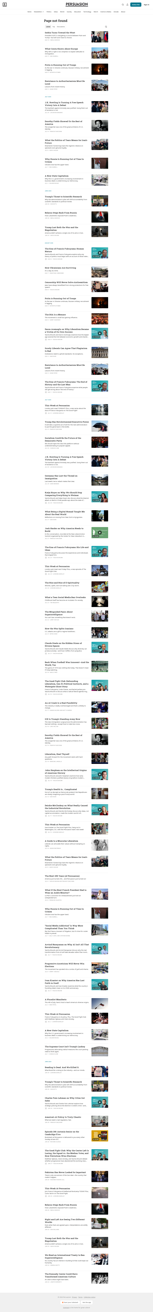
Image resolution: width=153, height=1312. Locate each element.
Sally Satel (53, 936)
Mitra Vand (53, 634)
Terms (80, 1297)
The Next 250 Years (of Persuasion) (62, 876)
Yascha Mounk (57, 259)
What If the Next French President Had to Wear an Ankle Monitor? (65, 891)
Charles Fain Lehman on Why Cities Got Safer (65, 1099)
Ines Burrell (54, 56)
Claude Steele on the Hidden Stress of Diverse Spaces (63, 644)
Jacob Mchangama (56, 112)
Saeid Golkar (53, 150)
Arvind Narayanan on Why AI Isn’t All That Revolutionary (67, 946)
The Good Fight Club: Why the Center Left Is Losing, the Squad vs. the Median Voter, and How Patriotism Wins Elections (67, 1153)
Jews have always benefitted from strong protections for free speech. (66, 286)
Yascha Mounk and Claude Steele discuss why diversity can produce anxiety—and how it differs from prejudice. (66, 650)
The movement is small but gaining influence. (61, 317)
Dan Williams (54, 1229)
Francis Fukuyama (56, 131)
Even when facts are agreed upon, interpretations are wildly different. (66, 1226)
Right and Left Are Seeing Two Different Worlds (65, 1220)
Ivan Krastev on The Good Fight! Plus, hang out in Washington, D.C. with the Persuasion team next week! (64, 828)
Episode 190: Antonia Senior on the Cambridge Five (62, 1133)
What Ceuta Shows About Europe (61, 48)
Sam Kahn (53, 356)
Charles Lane (54, 448)
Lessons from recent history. (55, 87)
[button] (29, 11)
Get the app (87, 1302)
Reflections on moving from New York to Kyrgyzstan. (64, 517)
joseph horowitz (56, 1282)
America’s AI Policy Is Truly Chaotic (63, 1117)
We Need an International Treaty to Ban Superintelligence (65, 1256)
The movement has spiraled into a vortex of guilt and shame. (66, 969)
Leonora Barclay (58, 413)
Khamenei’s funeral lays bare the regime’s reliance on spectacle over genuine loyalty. (64, 147)
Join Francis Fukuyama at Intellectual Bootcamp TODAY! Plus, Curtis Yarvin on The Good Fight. (67, 1192)
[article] (76, 37)
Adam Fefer (53, 89)
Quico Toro (53, 672)
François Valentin (55, 900)
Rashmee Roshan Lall (57, 1179)
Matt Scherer (67, 710)
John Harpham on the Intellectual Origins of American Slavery (66, 771)
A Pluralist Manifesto (55, 999)
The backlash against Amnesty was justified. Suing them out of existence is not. (66, 109)
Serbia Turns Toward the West (60, 32)
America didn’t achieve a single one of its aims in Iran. (64, 233)
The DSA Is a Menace (55, 314)
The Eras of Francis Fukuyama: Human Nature (64, 250)
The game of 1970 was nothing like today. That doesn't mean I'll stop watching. (67, 669)
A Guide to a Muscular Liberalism (61, 841)
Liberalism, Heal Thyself (57, 754)
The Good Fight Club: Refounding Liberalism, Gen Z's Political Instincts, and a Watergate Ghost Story (66, 684)
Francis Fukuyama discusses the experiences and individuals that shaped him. (66, 554)
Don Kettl (53, 204)
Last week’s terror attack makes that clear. (60, 481)
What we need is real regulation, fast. (58, 1120)
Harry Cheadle (54, 971)
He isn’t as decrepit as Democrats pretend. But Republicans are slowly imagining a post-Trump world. (66, 793)
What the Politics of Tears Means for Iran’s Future (66, 141)
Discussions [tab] (61, 27)
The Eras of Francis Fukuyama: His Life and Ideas (67, 548)
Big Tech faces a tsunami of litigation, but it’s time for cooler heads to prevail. (66, 932)
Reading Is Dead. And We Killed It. (62, 1067)
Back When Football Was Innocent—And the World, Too (67, 663)
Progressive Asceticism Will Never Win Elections (64, 965)
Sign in (146, 5)
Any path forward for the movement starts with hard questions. (64, 758)
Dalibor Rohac (54, 183)
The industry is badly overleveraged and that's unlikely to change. (65, 707)
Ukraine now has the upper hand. (57, 165)
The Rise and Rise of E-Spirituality (62, 582)
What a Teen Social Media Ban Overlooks (65, 597)
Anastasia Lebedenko (57, 273)
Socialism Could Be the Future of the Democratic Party (63, 439)
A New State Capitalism (56, 176)
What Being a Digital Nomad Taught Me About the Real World (65, 513)
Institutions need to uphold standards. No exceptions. (64, 354)
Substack (66, 1308)
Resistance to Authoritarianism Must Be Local (65, 82)
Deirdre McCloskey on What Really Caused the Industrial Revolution (66, 806)
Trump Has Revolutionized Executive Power (67, 422)
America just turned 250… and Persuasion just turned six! (65, 879)
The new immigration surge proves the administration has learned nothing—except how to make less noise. (66, 723)
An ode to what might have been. (57, 1279)
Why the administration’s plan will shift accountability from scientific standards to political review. (66, 200)
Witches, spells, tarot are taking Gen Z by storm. (62, 585)
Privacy (74, 1297)
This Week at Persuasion (57, 405)
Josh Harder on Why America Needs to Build (64, 529)
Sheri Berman (54, 484)
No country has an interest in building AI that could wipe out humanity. (66, 1262)
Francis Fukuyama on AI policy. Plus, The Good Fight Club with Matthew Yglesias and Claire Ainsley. (65, 1018)
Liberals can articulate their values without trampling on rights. (65, 845)
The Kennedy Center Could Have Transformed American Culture (61, 1275)
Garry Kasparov (55, 320)
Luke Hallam (54, 726)
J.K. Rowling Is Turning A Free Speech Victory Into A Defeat (64, 103)
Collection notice (89, 1297)
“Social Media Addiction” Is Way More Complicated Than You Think (64, 927)
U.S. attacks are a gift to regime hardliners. (60, 631)
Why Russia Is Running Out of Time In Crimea (64, 160)
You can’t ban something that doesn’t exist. (60, 617)
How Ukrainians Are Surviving (60, 267)
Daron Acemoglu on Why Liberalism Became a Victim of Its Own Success (67, 330)
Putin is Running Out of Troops (60, 65)
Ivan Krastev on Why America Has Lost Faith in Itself (64, 981)
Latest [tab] (48, 27)
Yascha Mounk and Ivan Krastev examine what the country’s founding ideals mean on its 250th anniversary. (66, 987)
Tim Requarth (54, 602)
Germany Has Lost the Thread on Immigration (61, 477)
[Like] (46, 1111)
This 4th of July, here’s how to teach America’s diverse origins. (67, 1002)
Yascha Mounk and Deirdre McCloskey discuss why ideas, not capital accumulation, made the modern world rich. (67, 812)
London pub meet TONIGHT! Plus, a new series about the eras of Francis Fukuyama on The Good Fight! (65, 409)
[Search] (123, 5)
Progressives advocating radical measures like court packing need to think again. (66, 1050)
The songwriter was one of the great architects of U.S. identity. (64, 128)
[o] (100, 253)
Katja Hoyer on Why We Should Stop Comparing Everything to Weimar (63, 494)
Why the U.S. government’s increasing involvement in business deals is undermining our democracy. (64, 180)
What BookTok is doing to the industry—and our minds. (65, 1070)
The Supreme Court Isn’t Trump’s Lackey (65, 1046)
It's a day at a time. (51, 271)
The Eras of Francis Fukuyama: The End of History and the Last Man (66, 383)
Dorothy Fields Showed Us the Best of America (63, 122)
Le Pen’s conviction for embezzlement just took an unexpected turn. (63, 897)
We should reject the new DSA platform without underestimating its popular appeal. (62, 445)
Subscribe (136, 5)
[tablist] (55, 27)
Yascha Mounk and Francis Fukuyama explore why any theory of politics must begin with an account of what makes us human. (66, 255)
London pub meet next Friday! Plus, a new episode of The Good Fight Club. (65, 570)
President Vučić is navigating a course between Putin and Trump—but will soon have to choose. (65, 36)
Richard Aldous (55, 1142)
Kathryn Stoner (55, 72)
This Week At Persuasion (57, 1014)
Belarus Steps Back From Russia (61, 212)
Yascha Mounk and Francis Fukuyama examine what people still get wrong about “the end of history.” (66, 388)
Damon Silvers (54, 710)
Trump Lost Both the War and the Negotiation (61, 228)
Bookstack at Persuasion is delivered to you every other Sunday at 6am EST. (65, 1138)
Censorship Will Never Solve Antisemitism (66, 282)
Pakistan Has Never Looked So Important (65, 1172)
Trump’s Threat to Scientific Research (63, 196)
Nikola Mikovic (55, 40)
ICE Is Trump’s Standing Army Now (62, 719)
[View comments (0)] (61, 42)
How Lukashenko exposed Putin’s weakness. (61, 216)
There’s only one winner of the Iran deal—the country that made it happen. (65, 1176)
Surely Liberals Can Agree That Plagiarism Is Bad (66, 349)
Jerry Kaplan (54, 620)
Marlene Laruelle (56, 761)
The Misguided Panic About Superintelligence (59, 613)
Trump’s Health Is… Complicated (61, 789)
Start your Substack (71, 1302)
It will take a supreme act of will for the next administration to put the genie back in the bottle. (66, 426)
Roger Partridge (55, 848)
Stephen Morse (65, 936)
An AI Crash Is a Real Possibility (61, 703)
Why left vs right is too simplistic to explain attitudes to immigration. (64, 53)
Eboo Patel (53, 1005)
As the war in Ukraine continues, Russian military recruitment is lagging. (67, 69)
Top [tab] (53, 27)
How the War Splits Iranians (59, 628)
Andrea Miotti (55, 1265)
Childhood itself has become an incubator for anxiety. (64, 600)
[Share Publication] (127, 5)
